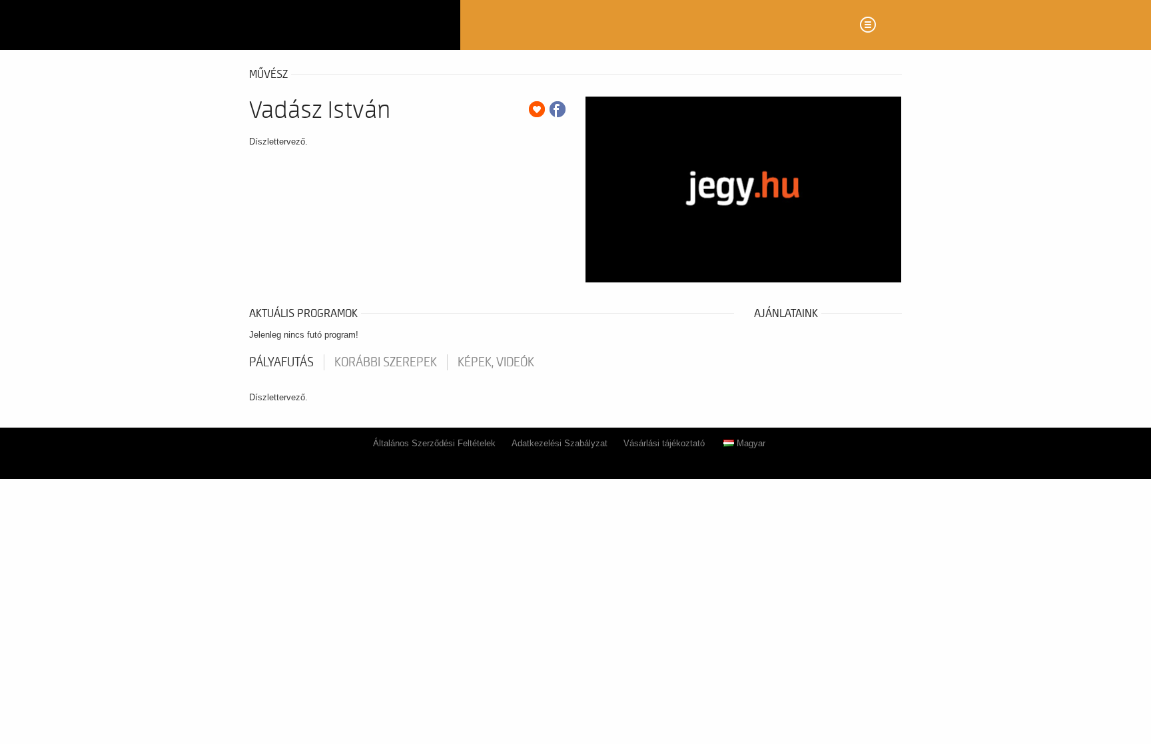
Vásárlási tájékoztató (664, 443)
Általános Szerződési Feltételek (434, 443)
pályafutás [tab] (281, 362)
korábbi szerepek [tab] (385, 362)
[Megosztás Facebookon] (558, 109)
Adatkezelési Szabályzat (559, 443)
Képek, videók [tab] (496, 362)
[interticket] (350, 25)
